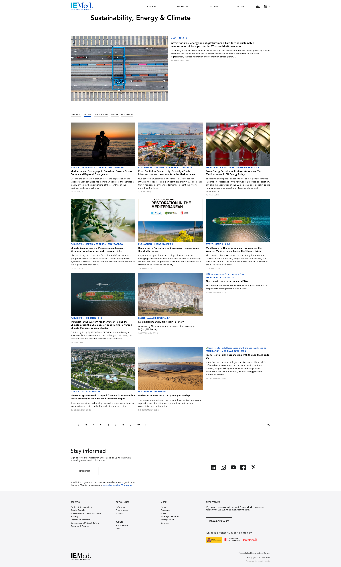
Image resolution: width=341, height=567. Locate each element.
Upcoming (76, 115)
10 (138, 425)
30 (268, 425)
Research (152, 6)
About (240, 6)
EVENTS (119, 522)
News (163, 507)
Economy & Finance (80, 526)
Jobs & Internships (219, 521)
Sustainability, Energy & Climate (86, 513)
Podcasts (165, 510)
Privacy (267, 553)
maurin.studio (264, 561)
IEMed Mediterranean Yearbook (105, 167)
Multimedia (127, 115)
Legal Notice (257, 553)
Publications (101, 115)
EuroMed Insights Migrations (117, 485)
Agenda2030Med (163, 244)
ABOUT (119, 528)
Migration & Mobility (80, 520)
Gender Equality (78, 510)
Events (214, 6)
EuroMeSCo (228, 277)
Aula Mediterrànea (158, 318)
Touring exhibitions (170, 516)
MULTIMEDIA (122, 525)
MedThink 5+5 (178, 38)
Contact (165, 523)
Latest (87, 115)
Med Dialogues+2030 (234, 351)
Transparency (167, 520)
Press (163, 513)
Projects (119, 513)
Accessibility (244, 553)
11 (146, 425)
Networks (120, 507)
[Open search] (258, 6)
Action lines (183, 6)
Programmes (122, 510)
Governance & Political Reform (85, 523)
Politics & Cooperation (81, 507)
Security (74, 516)
